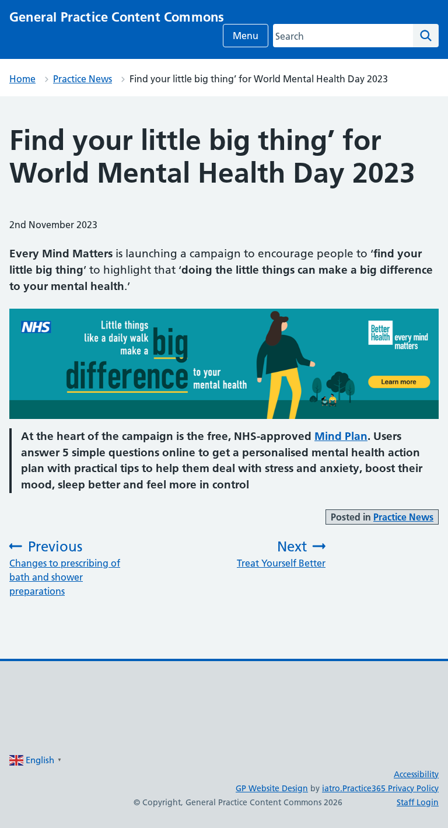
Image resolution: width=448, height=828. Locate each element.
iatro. (332, 788)
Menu (245, 35)
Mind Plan (341, 436)
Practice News (82, 79)
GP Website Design (272, 788)
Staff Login (418, 802)
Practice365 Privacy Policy (390, 788)
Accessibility (416, 774)
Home (22, 79)
